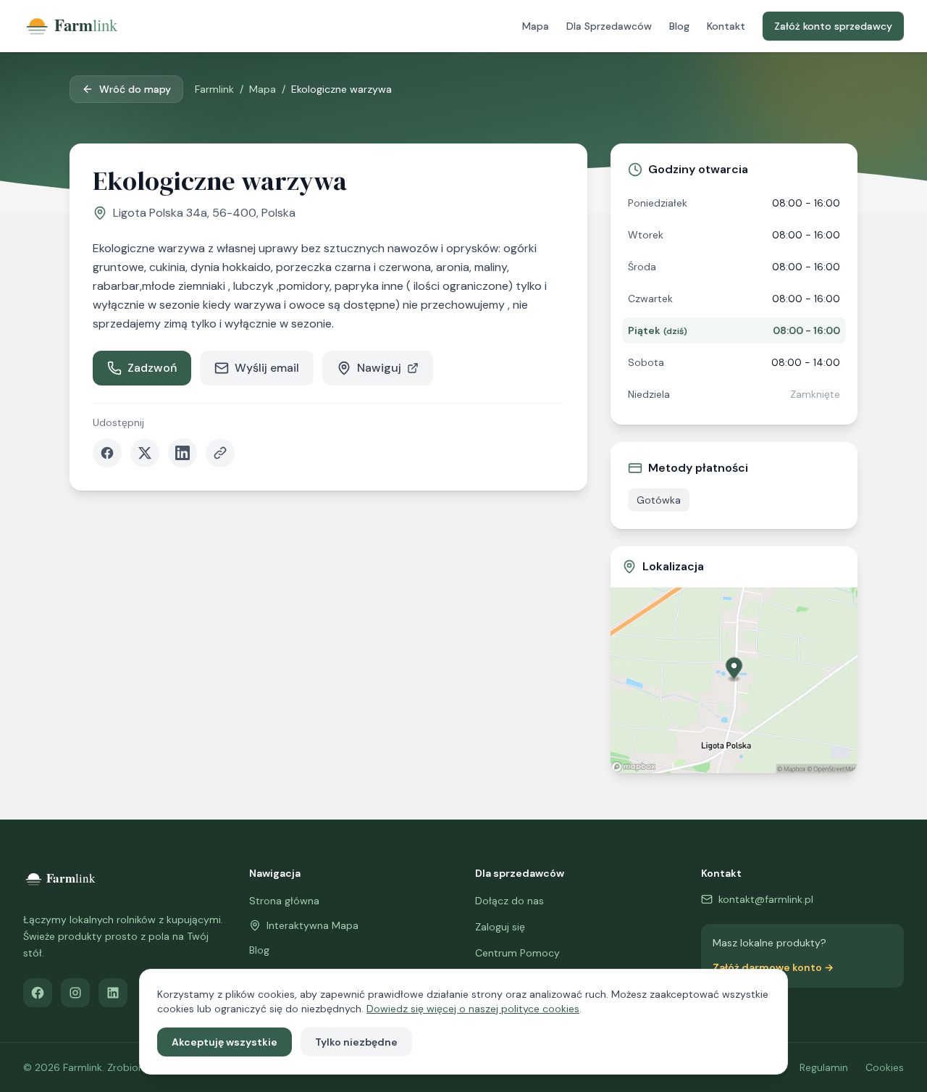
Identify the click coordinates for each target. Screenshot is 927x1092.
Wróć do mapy (135, 89)
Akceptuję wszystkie (224, 1042)
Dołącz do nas (509, 900)
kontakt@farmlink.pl (765, 899)
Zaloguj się (500, 926)
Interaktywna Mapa (312, 925)
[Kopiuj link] (220, 452)
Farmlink (214, 89)
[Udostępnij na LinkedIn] (182, 452)
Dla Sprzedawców (609, 26)
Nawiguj (379, 367)
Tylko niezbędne (356, 1042)
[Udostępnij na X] (144, 452)
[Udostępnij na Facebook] (107, 452)
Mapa (535, 26)
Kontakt (726, 26)
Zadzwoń (152, 367)
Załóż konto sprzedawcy (833, 26)
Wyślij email (267, 367)
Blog (679, 26)
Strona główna (284, 900)
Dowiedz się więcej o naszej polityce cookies (472, 1008)
